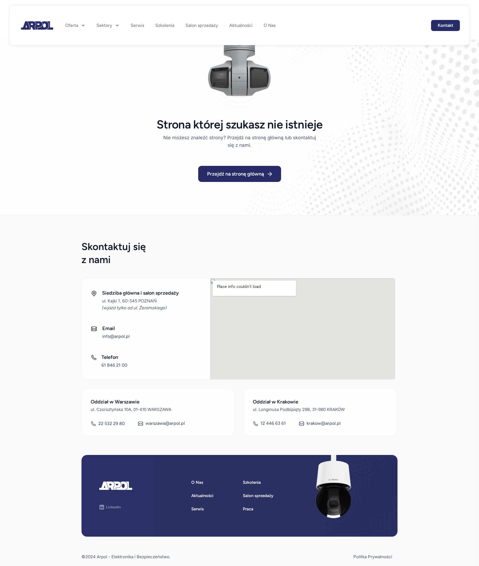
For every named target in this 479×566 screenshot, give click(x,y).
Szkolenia (164, 25)
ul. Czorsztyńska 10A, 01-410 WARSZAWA (131, 409)
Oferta (71, 25)
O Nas (270, 25)
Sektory (104, 25)
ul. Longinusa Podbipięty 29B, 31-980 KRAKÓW (299, 409)
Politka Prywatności (372, 556)
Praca (248, 508)
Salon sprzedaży (201, 25)
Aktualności (241, 25)
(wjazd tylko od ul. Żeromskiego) (134, 307)
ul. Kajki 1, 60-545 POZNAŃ (129, 300)
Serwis (137, 25)
